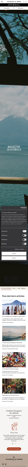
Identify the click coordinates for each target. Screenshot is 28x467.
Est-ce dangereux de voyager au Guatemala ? (13, 316)
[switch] (24, 235)
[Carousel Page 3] (15, 443)
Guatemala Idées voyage (13, 348)
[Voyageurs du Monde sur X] (6, 464)
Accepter (14, 253)
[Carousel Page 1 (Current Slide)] (12, 443)
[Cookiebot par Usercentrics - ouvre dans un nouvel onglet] (20, 208)
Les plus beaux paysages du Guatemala (12, 342)
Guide (19, 288)
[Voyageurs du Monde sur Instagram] (3, 464)
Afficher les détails (19, 249)
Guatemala (11, 322)
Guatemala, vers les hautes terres (10, 395)
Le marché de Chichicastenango (10, 369)
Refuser (14, 258)
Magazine (23, 288)
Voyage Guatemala (6, 288)
